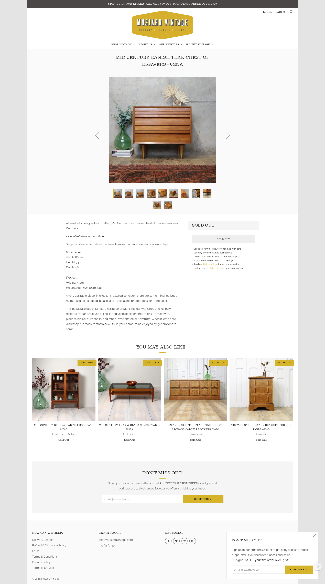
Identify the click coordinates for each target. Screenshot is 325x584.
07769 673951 (108, 545)
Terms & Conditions (45, 556)
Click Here (215, 268)
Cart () (281, 12)
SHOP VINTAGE (121, 44)
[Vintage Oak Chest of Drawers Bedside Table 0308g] (261, 389)
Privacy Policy (41, 562)
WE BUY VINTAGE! (198, 44)
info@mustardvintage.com (116, 539)
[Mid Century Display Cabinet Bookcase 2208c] (63, 389)
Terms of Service (43, 567)
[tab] (117, 193)
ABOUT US (145, 44)
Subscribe (201, 499)
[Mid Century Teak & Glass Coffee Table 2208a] (129, 389)
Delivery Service (42, 539)
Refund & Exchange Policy (49, 545)
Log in (267, 12)
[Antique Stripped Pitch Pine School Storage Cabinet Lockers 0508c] (195, 389)
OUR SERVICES (169, 44)
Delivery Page (210, 264)
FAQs (35, 551)
